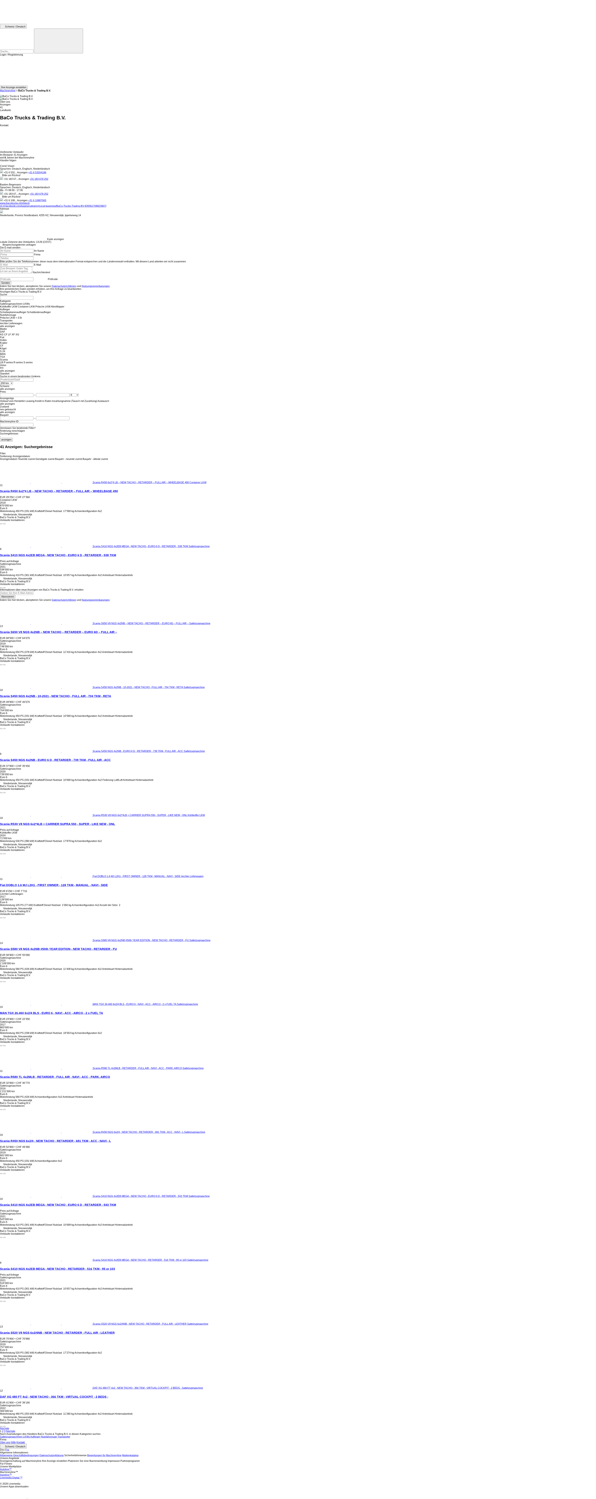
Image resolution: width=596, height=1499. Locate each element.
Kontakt (20, 1442)
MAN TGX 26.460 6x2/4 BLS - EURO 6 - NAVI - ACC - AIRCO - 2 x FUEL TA (51, 1013)
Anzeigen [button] (22, 172)
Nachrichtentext (41, 272)
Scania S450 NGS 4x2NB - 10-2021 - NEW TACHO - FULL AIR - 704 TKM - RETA (55, 696)
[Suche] (58, 41)
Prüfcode (53, 279)
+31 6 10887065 (37, 200)
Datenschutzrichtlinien (64, 286)
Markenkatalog (130, 1455)
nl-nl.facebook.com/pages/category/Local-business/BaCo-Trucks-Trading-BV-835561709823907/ (53, 206)
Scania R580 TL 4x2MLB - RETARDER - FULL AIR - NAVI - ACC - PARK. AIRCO (55, 1077)
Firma (37, 254)
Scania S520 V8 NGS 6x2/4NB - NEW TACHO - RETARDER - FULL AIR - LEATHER (57, 1332)
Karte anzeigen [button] (55, 239)
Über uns (5, 1442)
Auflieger (35, 1436)
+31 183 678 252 (39, 179)
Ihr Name (39, 250)
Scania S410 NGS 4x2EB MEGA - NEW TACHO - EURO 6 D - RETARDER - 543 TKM (58, 1204)
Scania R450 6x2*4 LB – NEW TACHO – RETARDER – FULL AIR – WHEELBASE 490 (59, 491)
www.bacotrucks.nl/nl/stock (15, 203)
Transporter (64, 1436)
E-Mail (37, 264)
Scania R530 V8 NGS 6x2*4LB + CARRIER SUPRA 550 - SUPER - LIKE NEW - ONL (57, 824)
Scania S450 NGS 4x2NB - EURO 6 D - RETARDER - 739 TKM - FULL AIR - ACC (55, 760)
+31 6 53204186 (37, 172)
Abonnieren (7, 596)
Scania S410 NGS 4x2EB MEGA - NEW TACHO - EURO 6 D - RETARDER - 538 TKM (58, 555)
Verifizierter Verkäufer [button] (12, 152)
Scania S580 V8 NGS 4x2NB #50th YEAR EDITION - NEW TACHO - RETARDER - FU (58, 949)
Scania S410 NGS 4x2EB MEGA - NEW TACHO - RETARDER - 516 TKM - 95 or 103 (57, 1268)
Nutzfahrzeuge (49, 1436)
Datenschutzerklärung (51, 1455)
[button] (298, 71)
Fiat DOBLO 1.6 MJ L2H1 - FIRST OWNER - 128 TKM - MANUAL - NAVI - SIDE (54, 885)
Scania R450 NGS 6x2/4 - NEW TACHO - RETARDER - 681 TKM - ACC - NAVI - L (55, 1141)
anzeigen (6, 439)
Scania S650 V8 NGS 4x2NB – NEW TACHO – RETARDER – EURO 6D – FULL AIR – (58, 632)
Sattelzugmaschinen (11, 1436)
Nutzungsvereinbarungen (96, 286)
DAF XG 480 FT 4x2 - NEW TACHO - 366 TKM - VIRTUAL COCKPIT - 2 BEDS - (54, 1396)
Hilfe (13, 1442)
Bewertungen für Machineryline (104, 1455)
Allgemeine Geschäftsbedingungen (19, 1455)
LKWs (26, 1436)
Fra (7, 1449)
